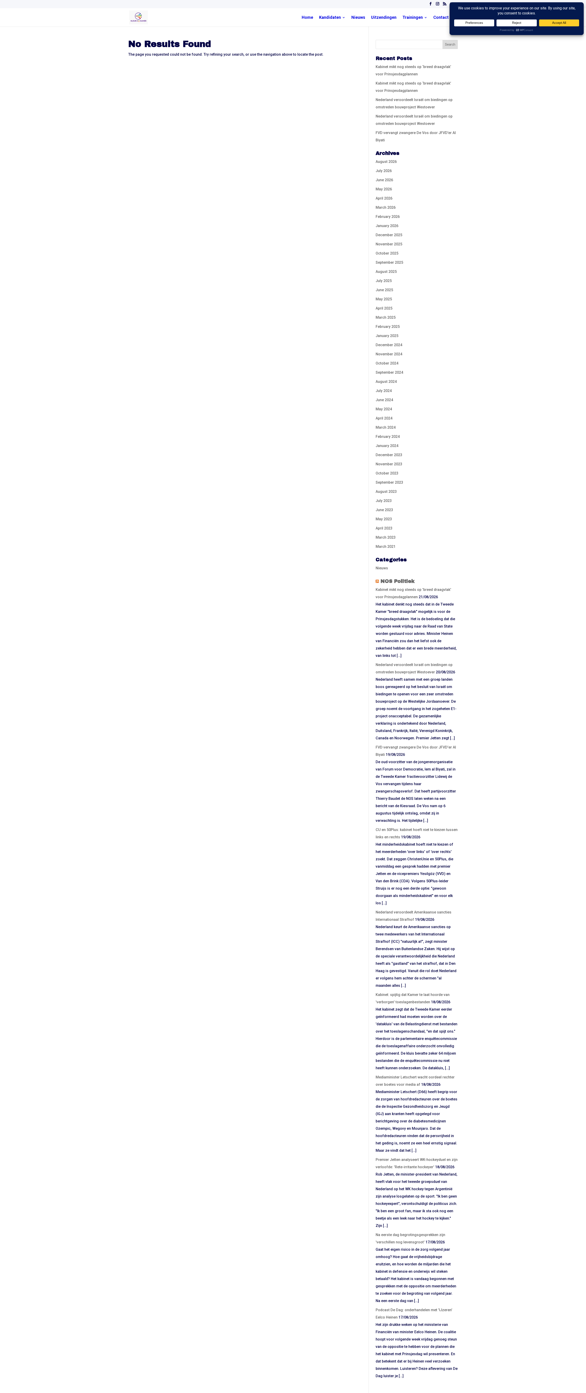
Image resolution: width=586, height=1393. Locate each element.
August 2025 (386, 271)
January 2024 (387, 446)
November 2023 (389, 464)
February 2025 (388, 326)
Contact (441, 18)
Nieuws (358, 18)
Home (307, 18)
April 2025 (384, 308)
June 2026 (384, 180)
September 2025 (389, 262)
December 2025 (389, 235)
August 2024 (386, 381)
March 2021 (386, 546)
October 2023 (387, 473)
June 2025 (384, 290)
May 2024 (384, 409)
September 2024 (389, 372)
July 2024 (384, 391)
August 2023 (386, 491)
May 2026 (384, 189)
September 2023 (389, 482)
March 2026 (386, 207)
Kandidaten (330, 18)
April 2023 (384, 528)
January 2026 (387, 226)
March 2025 (386, 317)
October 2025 (387, 253)
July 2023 (384, 501)
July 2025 (384, 281)
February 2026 (388, 216)
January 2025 (387, 336)
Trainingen (412, 18)
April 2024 (384, 418)
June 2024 (384, 400)
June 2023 (384, 510)
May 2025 (384, 299)
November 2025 (389, 244)
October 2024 (387, 363)
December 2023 (389, 455)
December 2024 (389, 345)
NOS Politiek (397, 581)
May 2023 (384, 519)
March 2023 (386, 537)
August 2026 (386, 161)
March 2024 (386, 427)
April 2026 (384, 198)
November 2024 (389, 354)
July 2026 (384, 171)
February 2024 (388, 436)
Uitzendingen (383, 18)
